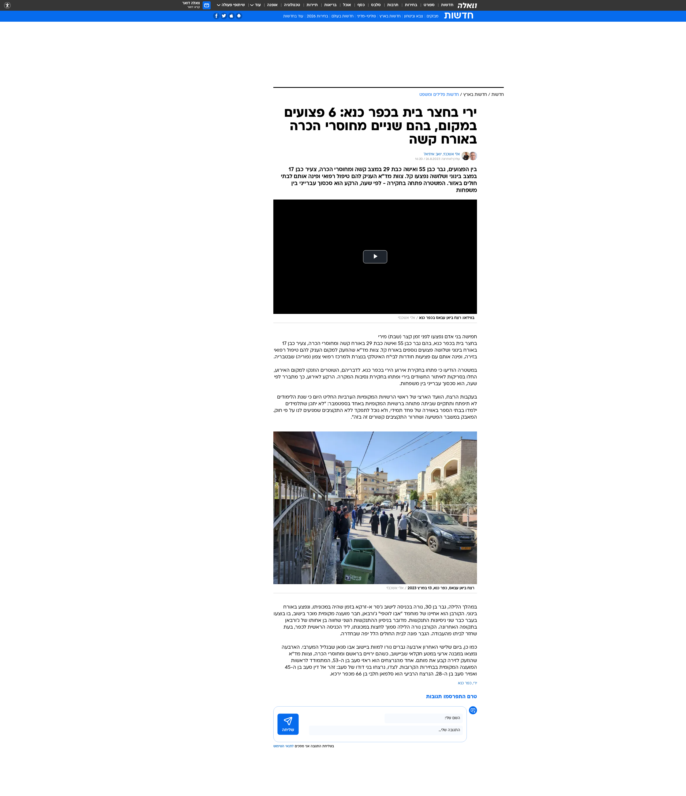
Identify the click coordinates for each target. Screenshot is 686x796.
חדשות (447, 5)
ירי (475, 683)
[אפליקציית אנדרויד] (239, 16)
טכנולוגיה (292, 5)
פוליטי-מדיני (366, 16)
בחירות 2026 (317, 16)
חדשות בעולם (342, 16)
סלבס (376, 5)
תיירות (312, 5)
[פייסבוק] (216, 16)
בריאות (330, 5)
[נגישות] (7, 5)
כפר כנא (465, 683)
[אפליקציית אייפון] (231, 16)
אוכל (347, 5)
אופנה (272, 5)
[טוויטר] (224, 16)
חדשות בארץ (390, 16)
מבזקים (432, 16)
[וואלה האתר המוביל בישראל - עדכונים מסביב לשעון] (467, 5)
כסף (361, 5)
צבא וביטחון (413, 16)
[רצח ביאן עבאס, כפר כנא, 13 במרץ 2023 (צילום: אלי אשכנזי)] (375, 512)
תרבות (392, 5)
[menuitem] (444, 5)
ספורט (429, 5)
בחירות (411, 5)
